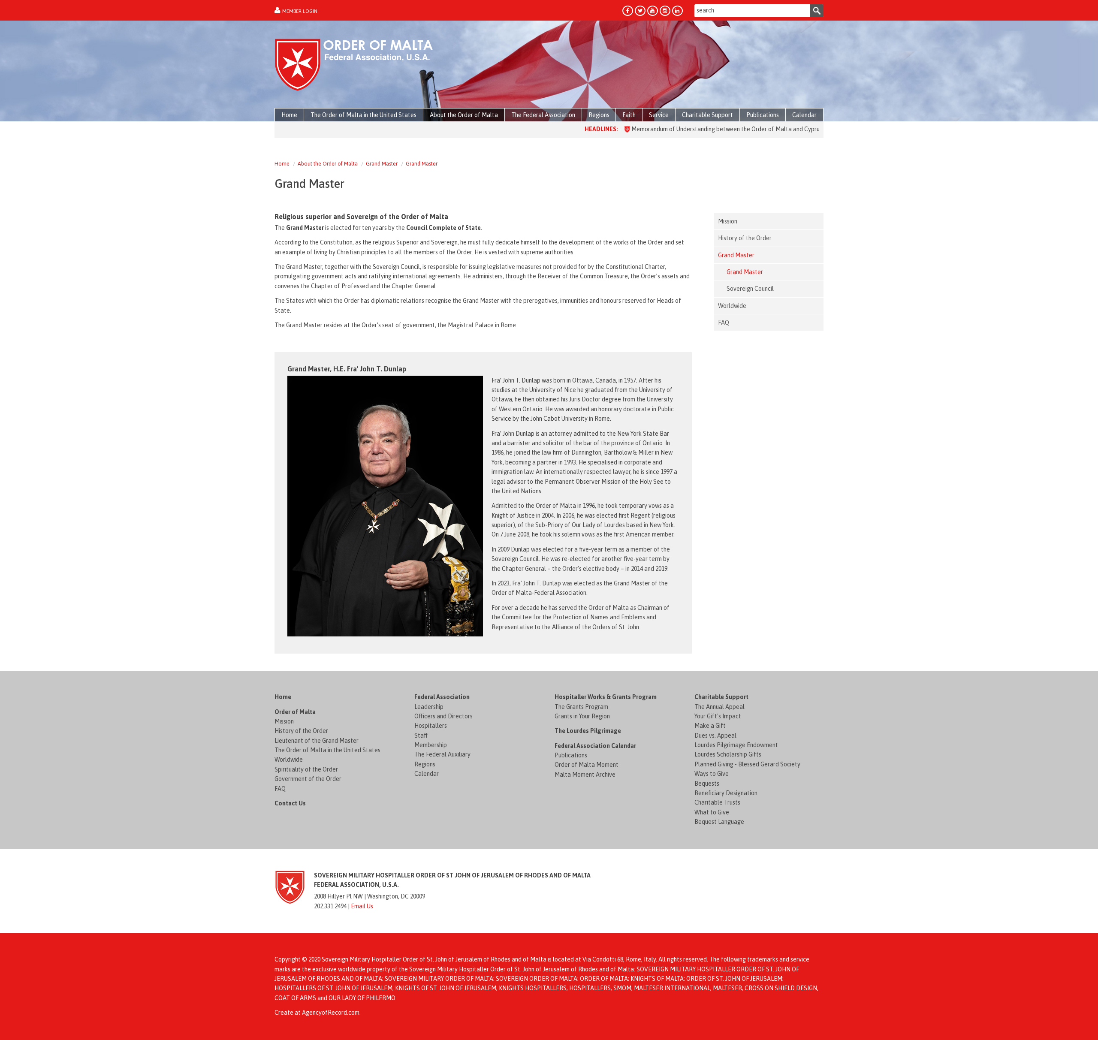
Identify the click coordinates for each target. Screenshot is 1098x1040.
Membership (430, 745)
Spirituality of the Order (306, 769)
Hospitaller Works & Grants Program (606, 696)
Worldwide (288, 759)
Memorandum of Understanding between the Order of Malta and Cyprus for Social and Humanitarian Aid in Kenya (744, 129)
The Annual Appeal (719, 706)
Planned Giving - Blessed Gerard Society (747, 764)
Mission (284, 721)
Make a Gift (710, 725)
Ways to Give (711, 773)
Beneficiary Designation (725, 793)
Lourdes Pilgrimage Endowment (736, 745)
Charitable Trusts (717, 802)
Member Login (299, 11)
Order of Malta (295, 711)
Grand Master (382, 163)
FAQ (280, 788)
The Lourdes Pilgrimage (588, 730)
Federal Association (442, 696)
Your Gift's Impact (717, 716)
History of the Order (301, 730)
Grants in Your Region (582, 716)
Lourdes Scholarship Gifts (727, 754)
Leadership (428, 706)
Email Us (362, 906)
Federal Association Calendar (595, 745)
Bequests (706, 783)
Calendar (426, 773)
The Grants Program (581, 706)
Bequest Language (719, 821)
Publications (571, 755)
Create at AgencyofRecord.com (316, 1012)
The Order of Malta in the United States (327, 750)
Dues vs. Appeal (715, 735)
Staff (421, 735)
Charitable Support (721, 696)
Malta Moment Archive (585, 774)
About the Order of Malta (328, 163)
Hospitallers (430, 725)
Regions (424, 764)
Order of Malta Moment (586, 764)
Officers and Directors (443, 716)
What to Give (711, 812)
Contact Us (290, 803)
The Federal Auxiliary (442, 754)
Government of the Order (307, 778)
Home (282, 163)
